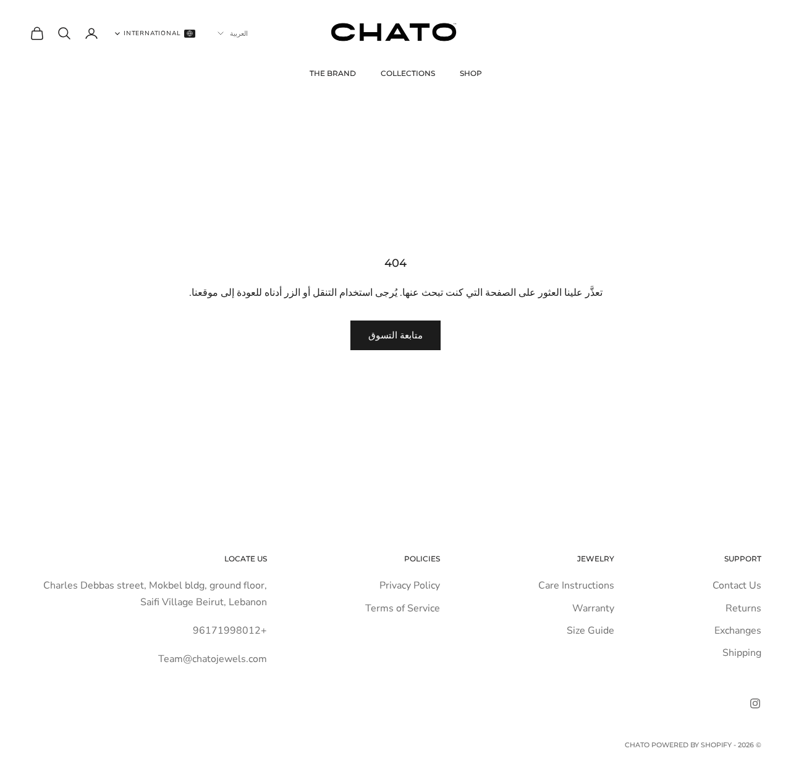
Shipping (741, 653)
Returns (743, 608)
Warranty (593, 608)
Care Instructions (576, 585)
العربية (239, 33)
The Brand (333, 73)
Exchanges (737, 630)
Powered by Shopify (691, 744)
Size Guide (590, 630)
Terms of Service (402, 608)
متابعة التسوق (395, 335)
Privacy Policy (409, 585)
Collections (408, 73)
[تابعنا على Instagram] (755, 703)
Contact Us (737, 585)
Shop (471, 73)
